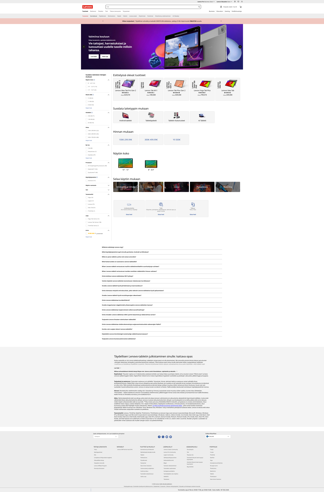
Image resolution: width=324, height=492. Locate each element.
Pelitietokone (143, 457)
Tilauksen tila (190, 455)
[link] (242, 2)
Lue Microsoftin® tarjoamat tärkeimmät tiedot (167, 406)
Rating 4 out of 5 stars (87, 233)
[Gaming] (230, 11)
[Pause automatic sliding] (160, 67)
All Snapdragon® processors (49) (87, 166)
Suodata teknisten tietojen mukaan (96, 76)
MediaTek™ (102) (87, 169)
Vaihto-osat (143, 476)
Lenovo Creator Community (171, 449)
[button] (235, 1)
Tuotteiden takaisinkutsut (146, 474)
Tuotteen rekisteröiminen (170, 465)
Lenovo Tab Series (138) (87, 222)
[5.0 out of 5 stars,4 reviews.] (176, 92)
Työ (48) (87, 148)
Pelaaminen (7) (87, 151)
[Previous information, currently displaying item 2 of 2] (103, 21)
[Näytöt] (121, 16)
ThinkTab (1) (87, 211)
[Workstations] (115, 16)
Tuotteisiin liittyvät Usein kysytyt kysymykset (195, 458)
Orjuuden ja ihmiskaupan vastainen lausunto (189, 486)
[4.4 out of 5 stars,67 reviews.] (125, 92)
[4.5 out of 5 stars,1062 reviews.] (228, 92)
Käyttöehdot (157, 486)
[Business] (215, 11)
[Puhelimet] (153, 16)
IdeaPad (212, 457)
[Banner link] (162, 21)
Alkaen (125, 95)
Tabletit (142, 455)
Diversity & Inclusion (99, 468)
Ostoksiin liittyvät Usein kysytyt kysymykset (195, 463)
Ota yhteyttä (190, 449)
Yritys (95, 449)
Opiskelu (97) (87, 155)
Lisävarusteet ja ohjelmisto (147, 468)
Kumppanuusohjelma (169, 471)
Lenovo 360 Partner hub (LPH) (124, 449)
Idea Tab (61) (87, 207)
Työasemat (143, 463)
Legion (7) (87, 201)
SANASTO (166, 476)
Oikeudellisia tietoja (99, 460)
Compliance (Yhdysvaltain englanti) (103, 457)
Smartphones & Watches (216, 463)
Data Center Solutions (145, 465)
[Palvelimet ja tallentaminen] (171, 16)
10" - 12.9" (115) (87, 86)
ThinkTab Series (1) (87, 225)
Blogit (165, 463)
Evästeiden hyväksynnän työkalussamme (143, 486)
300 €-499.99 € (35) (87, 134)
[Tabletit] (127, 16)
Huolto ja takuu (144, 471)
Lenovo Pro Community (170, 452)
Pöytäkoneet (143, 460)
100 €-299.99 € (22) (87, 130)
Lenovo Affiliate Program (100, 465)
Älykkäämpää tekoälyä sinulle (147, 452)
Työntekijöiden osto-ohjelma (171, 474)
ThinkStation (213, 476)
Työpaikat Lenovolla (99, 463)
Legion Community (168, 455)
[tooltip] (94, 80)
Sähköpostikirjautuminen (170, 457)
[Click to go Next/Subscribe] (116, 436)
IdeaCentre (213, 471)
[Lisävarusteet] (137, 16)
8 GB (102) (87, 105)
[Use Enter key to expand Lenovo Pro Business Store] (214, 2)
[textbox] (218, 436)
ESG (95, 455)
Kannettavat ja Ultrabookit (147, 449)
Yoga (211, 460)
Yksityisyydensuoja (128, 486)
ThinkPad (212, 455)
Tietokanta (166, 479)
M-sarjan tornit (214, 465)
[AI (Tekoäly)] (179, 16)
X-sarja (211, 452)
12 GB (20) (87, 101)
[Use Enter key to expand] (237, 7)
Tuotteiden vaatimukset (170, 468)
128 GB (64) (87, 119)
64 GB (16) (87, 123)
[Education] (223, 11)
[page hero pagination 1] (162, 67)
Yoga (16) (87, 197)
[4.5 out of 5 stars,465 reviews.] (202, 92)
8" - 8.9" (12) (87, 83)
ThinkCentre (213, 468)
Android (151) (87, 180)
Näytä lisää (89, 108)
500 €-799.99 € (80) (87, 137)
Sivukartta (163, 486)
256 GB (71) (87, 116)
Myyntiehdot (190, 466)
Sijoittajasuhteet (98, 452)
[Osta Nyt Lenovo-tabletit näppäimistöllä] (162, 47)
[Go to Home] (87, 7)
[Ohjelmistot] (146, 16)
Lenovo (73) (87, 204)
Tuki (188, 452)
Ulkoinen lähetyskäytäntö (172, 486)
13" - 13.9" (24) (87, 90)
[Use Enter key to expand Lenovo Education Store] (231, 2)
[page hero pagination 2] (164, 67)
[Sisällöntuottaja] (242, 11)
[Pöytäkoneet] (106, 16)
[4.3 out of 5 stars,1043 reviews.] (151, 92)
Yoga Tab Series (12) (87, 219)
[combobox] (152, 7)
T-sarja (211, 449)
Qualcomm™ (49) (87, 172)
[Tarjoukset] (88, 16)
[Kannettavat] (97, 16)
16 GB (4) (87, 98)
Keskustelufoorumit (169, 460)
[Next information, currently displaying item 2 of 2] (221, 21)
